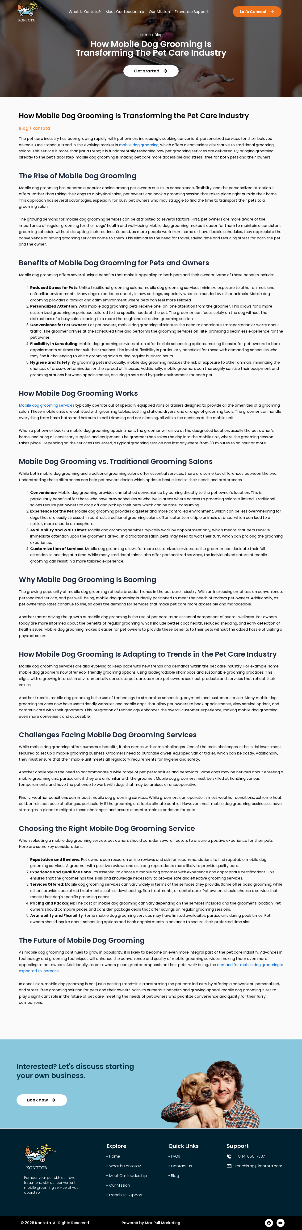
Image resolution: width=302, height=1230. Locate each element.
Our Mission (159, 11)
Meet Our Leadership (124, 11)
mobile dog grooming (139, 145)
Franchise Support (192, 11)
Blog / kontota (34, 128)
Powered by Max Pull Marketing (151, 1223)
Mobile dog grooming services (46, 405)
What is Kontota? (85, 11)
